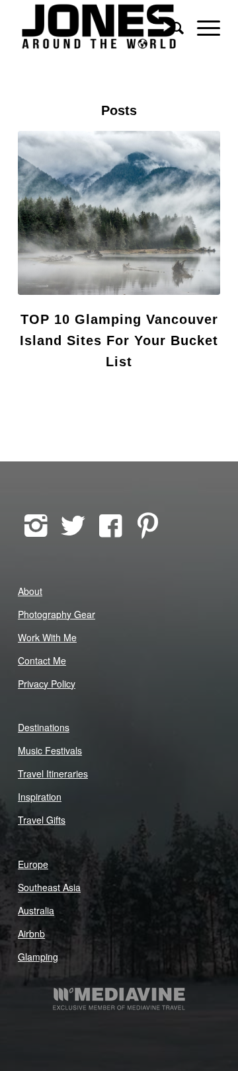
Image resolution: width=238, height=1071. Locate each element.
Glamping (38, 956)
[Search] (171, 26)
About (30, 591)
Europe (33, 864)
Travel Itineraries (53, 773)
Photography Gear (56, 614)
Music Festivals (50, 750)
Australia (36, 910)
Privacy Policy (46, 683)
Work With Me (47, 637)
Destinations (43, 727)
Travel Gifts (41, 819)
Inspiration (39, 796)
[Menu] (202, 26)
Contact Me (42, 660)
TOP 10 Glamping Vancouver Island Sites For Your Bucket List (119, 340)
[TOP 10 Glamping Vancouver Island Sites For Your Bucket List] (119, 213)
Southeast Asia (49, 887)
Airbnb (31, 933)
